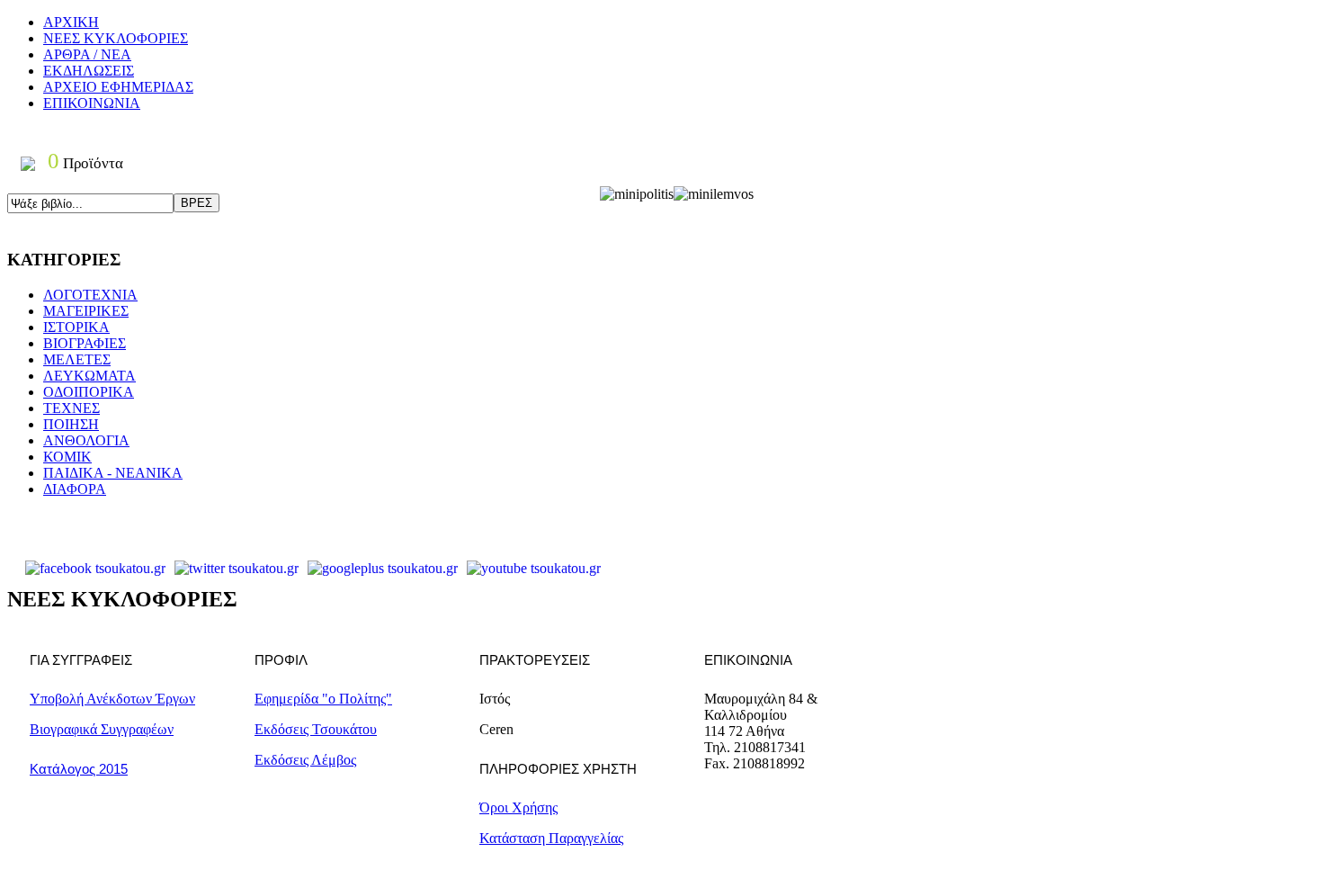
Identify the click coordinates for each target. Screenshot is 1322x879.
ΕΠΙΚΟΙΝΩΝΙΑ (91, 103)
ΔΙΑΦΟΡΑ (74, 489)
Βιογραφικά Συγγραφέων (102, 729)
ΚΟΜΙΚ (67, 456)
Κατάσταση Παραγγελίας (551, 838)
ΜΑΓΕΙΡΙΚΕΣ (86, 310)
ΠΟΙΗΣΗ (71, 424)
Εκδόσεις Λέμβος (305, 759)
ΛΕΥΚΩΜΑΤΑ (89, 375)
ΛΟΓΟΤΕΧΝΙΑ (90, 294)
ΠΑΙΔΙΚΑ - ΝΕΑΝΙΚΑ (113, 472)
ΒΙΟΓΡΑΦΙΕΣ (84, 343)
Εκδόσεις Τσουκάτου (316, 729)
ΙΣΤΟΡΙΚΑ (76, 327)
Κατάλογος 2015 (79, 768)
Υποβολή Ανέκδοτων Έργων (112, 698)
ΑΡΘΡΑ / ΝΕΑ (87, 54)
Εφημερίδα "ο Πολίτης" (323, 698)
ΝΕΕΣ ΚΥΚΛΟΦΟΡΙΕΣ (115, 38)
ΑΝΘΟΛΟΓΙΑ (86, 440)
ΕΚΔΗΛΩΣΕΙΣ (88, 70)
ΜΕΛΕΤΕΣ (77, 359)
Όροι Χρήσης (518, 807)
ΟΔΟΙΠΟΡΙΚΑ (88, 391)
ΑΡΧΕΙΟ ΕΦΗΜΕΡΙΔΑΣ (118, 86)
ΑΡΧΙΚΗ (71, 22)
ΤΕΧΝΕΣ (71, 408)
